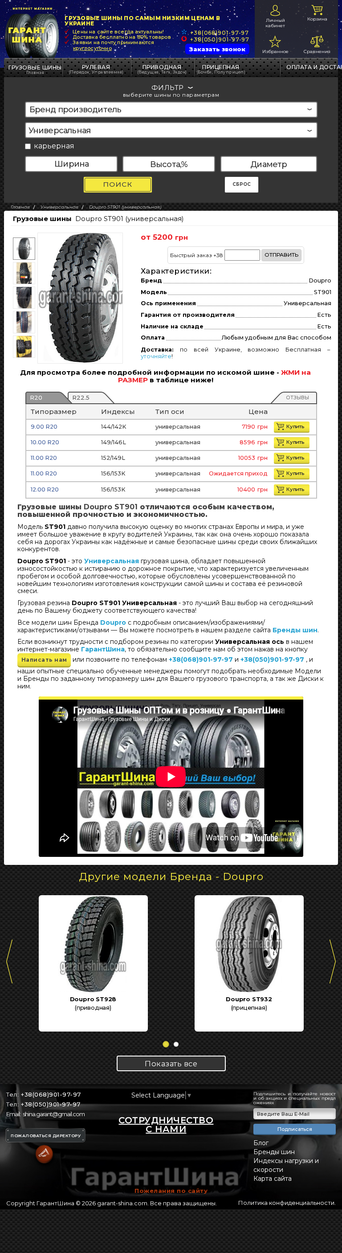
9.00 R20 (44, 426)
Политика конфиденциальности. (287, 1202)
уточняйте (156, 356)
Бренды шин (295, 630)
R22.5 (81, 397)
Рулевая (96, 69)
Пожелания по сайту (171, 1190)
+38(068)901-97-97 (219, 32)
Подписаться (294, 1129)
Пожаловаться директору (46, 1136)
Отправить (281, 255)
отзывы (297, 397)
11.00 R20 (44, 458)
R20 (36, 397)
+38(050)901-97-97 (219, 39)
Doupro (113, 622)
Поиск (117, 184)
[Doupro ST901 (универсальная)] (83, 297)
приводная (162, 69)
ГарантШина (103, 649)
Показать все (171, 1063)
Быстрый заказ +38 (234, 255)
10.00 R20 (45, 442)
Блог (261, 1143)
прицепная (221, 69)
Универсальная (111, 561)
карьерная (54, 146)
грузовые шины (35, 67)
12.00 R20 (45, 489)
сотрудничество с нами (165, 1125)
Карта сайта (272, 1179)
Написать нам (44, 659)
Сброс (241, 184)
